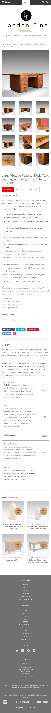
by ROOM (26, 616)
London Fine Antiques (23, 695)
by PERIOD (25, 613)
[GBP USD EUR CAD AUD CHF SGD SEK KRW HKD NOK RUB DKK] (26, 2)
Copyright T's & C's (25, 599)
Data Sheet (33, 189)
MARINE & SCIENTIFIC (25, 625)
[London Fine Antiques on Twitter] (17, 651)
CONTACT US (25, 639)
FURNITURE (25, 619)
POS (32, 695)
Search (25, 585)
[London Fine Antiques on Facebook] (22, 651)
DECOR (25, 622)
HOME (25, 610)
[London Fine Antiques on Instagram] (34, 651)
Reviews (25, 590)
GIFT (25, 630)
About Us (26, 587)
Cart (47, 2)
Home (4, 44)
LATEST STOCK (25, 628)
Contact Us (25, 593)
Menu (7, 2)
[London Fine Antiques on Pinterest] (28, 651)
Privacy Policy (25, 596)
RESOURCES (25, 633)
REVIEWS (25, 636)
